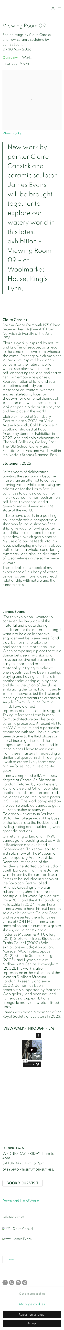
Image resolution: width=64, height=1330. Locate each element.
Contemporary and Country (23, 9)
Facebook (5, 1282)
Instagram (11, 1282)
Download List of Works (21, 1201)
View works (11, 133)
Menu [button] (59, 8)
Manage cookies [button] (32, 1304)
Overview (10, 57)
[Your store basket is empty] (53, 8)
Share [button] (10, 1259)
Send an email (24, 1282)
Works (27, 57)
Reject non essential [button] (32, 1314)
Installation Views (16, 63)
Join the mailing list (18, 1282)
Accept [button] (32, 1323)
